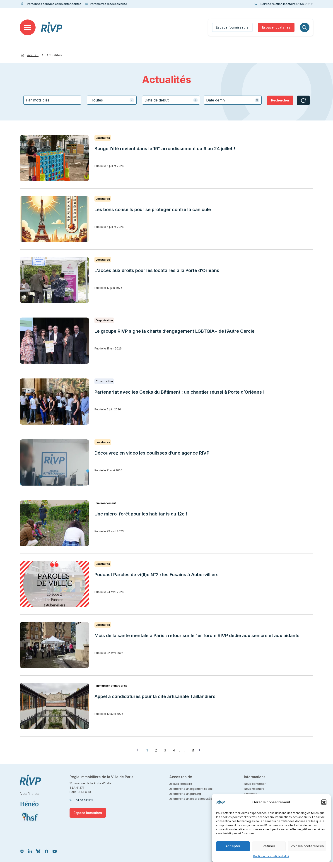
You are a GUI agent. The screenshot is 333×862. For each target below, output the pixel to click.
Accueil (33, 55)
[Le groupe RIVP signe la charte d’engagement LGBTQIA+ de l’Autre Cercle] (54, 341)
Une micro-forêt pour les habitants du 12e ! (140, 514)
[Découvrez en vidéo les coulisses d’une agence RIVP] (54, 462)
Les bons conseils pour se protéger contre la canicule (152, 209)
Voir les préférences (307, 846)
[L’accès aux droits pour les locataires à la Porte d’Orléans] (54, 280)
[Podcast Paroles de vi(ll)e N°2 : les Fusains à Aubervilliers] (54, 584)
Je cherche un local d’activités (190, 798)
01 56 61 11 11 (84, 800)
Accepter (232, 846)
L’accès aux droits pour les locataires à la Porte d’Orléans (156, 270)
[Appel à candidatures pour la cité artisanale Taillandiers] (54, 706)
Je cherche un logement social (190, 788)
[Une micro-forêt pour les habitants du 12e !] (54, 523)
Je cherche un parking (185, 793)
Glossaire (250, 793)
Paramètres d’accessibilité (108, 4)
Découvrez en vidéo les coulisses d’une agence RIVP (151, 453)
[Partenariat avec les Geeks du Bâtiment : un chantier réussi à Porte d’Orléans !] (54, 401)
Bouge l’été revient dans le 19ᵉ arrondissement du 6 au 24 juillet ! (164, 148)
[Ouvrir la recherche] (304, 27)
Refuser (269, 846)
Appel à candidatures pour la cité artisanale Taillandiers (154, 696)
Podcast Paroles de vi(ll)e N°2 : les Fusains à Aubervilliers (157, 574)
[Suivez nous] (22, 851)
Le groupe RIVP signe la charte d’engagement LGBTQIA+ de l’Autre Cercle (174, 331)
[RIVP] (52, 27)
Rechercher (280, 100)
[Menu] (28, 27)
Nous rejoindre (254, 788)
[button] (324, 802)
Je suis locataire (180, 783)
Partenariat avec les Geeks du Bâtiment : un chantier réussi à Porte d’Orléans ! (179, 392)
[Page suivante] (199, 750)
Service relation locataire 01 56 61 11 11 (287, 4)
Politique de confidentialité (271, 856)
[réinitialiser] (303, 100)
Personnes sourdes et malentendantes (54, 4)
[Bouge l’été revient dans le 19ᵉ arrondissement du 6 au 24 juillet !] (54, 158)
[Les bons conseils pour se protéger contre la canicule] (54, 219)
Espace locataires (276, 27)
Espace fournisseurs (232, 27)
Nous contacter (255, 783)
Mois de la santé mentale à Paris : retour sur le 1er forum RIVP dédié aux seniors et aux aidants (196, 635)
